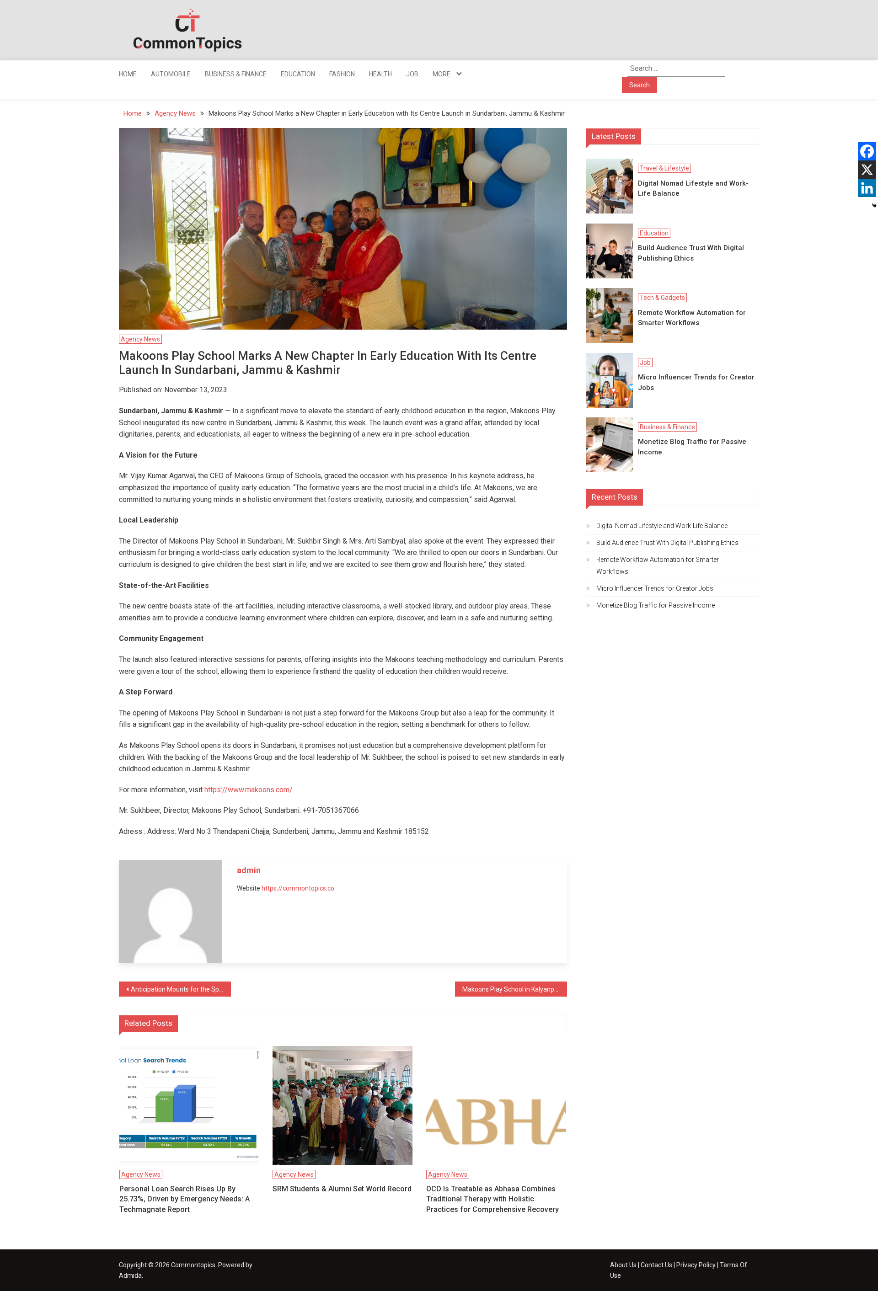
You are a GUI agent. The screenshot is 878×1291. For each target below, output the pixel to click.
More (441, 74)
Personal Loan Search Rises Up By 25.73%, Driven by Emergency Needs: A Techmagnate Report (184, 1199)
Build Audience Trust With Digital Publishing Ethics (691, 253)
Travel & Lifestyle (664, 168)
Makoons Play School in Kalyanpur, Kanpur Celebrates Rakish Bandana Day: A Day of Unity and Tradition (514, 989)
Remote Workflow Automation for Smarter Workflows (692, 318)
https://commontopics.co (298, 888)
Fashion (342, 74)
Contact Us (656, 1265)
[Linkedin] (867, 188)
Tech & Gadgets (662, 297)
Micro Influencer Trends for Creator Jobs (696, 382)
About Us (623, 1265)
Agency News (140, 339)
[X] (867, 169)
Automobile (171, 74)
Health (380, 74)
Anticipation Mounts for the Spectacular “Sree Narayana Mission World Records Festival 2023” (181, 989)
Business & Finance (236, 74)
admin (249, 870)
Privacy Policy (696, 1265)
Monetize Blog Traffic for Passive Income (692, 446)
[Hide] (874, 205)
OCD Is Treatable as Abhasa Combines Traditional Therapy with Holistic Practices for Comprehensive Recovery (492, 1199)
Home (128, 74)
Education (298, 74)
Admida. (131, 1275)
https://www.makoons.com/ (248, 789)
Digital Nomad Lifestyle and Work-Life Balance (693, 188)
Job (412, 74)
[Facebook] (867, 151)
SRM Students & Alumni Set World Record (342, 1188)
